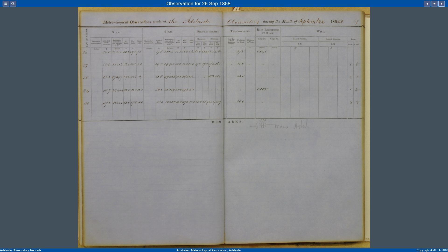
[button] (6, 4)
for (198, 3)
